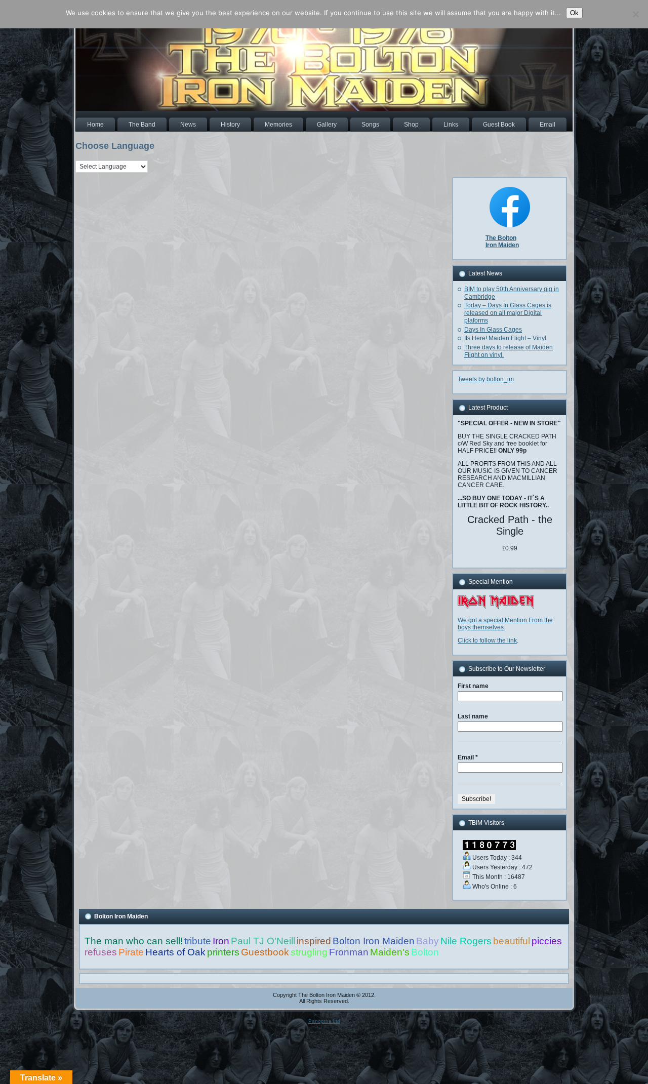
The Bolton (500, 238)
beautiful (511, 941)
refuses (101, 952)
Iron (221, 941)
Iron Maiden (502, 245)
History (230, 124)
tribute (197, 941)
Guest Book (499, 124)
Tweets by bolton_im (486, 379)
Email (547, 124)
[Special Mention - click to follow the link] (496, 607)
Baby (427, 941)
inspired (314, 941)
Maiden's (390, 952)
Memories (278, 124)
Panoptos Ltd (324, 1021)
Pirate (131, 952)
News (188, 124)
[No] (635, 14)
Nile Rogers (466, 941)
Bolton (425, 952)
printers (223, 952)
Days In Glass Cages (493, 329)
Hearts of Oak (175, 952)
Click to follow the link (487, 640)
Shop (411, 124)
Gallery (327, 124)
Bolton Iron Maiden (374, 941)
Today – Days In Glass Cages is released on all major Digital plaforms (507, 313)
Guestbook (265, 952)
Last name (473, 716)
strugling (309, 952)
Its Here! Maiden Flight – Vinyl (505, 338)
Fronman (349, 952)
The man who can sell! (134, 941)
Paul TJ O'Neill (263, 941)
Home (95, 124)
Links (450, 124)
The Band (142, 124)
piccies (547, 941)
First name (473, 686)
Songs (370, 124)
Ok (574, 13)
